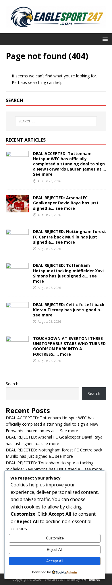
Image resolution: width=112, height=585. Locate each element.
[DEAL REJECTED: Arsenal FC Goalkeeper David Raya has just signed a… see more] (17, 209)
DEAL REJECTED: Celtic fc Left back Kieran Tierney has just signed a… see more (69, 310)
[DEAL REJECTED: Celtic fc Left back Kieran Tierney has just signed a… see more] (17, 315)
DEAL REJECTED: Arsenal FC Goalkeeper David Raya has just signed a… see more (66, 203)
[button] (104, 39)
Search (12, 383)
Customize (55, 538)
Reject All (55, 549)
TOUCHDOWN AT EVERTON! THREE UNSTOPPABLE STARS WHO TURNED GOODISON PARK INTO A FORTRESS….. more (69, 346)
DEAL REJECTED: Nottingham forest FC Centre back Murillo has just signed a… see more (69, 236)
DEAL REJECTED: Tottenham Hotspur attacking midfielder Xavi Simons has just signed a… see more (68, 273)
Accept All (54, 561)
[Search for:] (56, 121)
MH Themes (90, 579)
